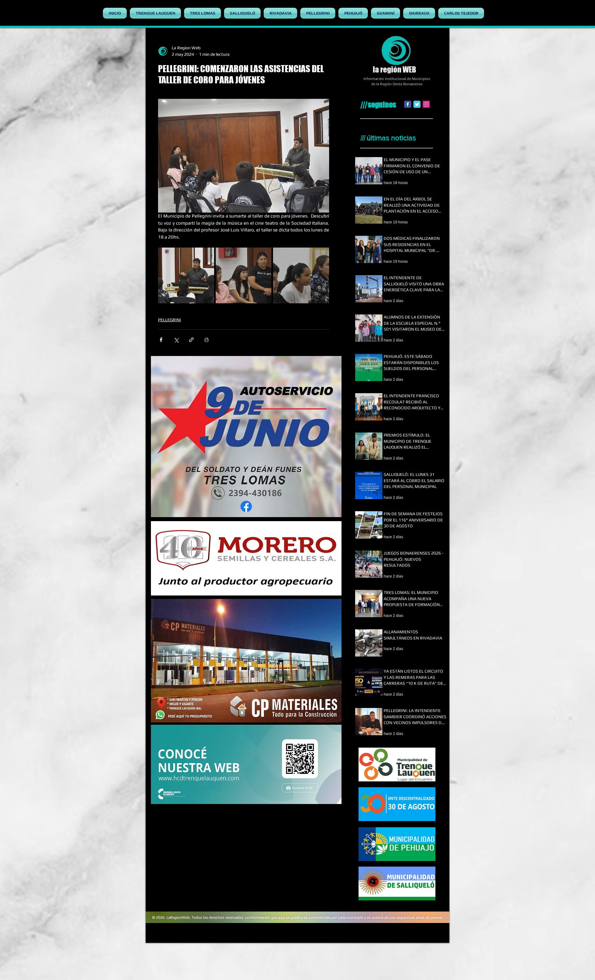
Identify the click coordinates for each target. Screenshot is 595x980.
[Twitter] (417, 104)
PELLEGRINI (169, 319)
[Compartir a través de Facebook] (161, 340)
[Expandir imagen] (186, 276)
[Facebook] (407, 104)
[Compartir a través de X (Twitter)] (176, 340)
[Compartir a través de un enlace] (191, 340)
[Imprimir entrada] (206, 340)
